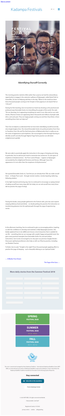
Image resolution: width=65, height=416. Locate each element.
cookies (33, 409)
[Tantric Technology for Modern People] (14, 298)
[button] (32, 381)
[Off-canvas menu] (59, 9)
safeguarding (39, 409)
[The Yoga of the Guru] (50, 293)
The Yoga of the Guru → (52, 262)
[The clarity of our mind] (32, 278)
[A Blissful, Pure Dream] (14, 293)
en (51, 9)
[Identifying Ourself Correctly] (32, 293)
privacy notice (26, 409)
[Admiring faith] (50, 298)
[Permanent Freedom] (32, 283)
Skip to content (5, 2)
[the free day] (14, 288)
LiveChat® (36, 401)
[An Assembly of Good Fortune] (50, 288)
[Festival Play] (14, 302)
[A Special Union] (50, 278)
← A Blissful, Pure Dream (13, 259)
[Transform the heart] (50, 283)
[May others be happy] (14, 283)
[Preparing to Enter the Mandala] (32, 288)
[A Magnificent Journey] (32, 298)
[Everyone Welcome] (14, 278)
